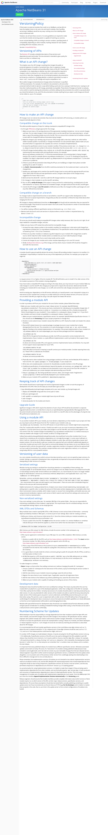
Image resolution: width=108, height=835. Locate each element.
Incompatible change (79, 43)
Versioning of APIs (77, 27)
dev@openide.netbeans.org (35, 243)
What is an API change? (78, 30)
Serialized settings (78, 65)
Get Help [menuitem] (88, 2)
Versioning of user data (78, 63)
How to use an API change (79, 47)
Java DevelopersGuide (7, 24)
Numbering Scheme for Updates (80, 78)
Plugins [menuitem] (95, 2)
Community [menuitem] (65, 2)
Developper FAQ (6, 22)
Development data (78, 74)
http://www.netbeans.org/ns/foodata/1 (31, 532)
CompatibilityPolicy (30, 47)
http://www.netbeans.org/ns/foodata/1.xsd (35, 543)
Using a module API (77, 60)
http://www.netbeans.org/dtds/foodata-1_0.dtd (63, 539)
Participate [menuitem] (74, 2)
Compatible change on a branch (81, 40)
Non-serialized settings (79, 68)
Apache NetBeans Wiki (7, 19)
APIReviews (31, 129)
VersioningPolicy (40, 19)
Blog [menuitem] (81, 2)
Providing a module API (78, 50)
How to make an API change (79, 33)
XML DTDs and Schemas (79, 71)
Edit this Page (104, 19)
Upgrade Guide (77, 55)
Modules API (25, 54)
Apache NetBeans (10, 2)
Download (19, 14)
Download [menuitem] (103, 2)
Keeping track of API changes (79, 53)
